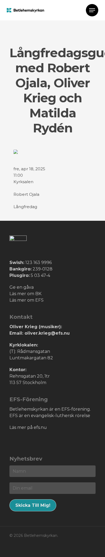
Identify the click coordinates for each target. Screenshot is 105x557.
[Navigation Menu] (92, 10)
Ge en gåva (21, 287)
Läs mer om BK (25, 293)
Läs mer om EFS (26, 300)
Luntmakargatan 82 (31, 357)
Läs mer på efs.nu (28, 427)
